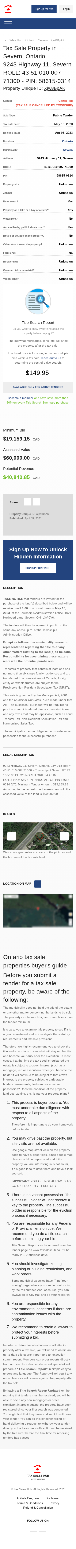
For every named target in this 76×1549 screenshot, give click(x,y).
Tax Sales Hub (12, 40)
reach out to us (51, 358)
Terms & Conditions (30, 1503)
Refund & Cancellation (38, 1507)
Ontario (30, 40)
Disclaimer (53, 1498)
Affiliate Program (28, 1498)
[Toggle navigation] (8, 24)
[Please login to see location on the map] (37, 884)
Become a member (20, 398)
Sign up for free (44, 9)
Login (66, 9)
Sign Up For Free (37, 568)
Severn (43, 40)
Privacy (54, 1503)
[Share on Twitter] (36, 501)
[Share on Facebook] (27, 501)
